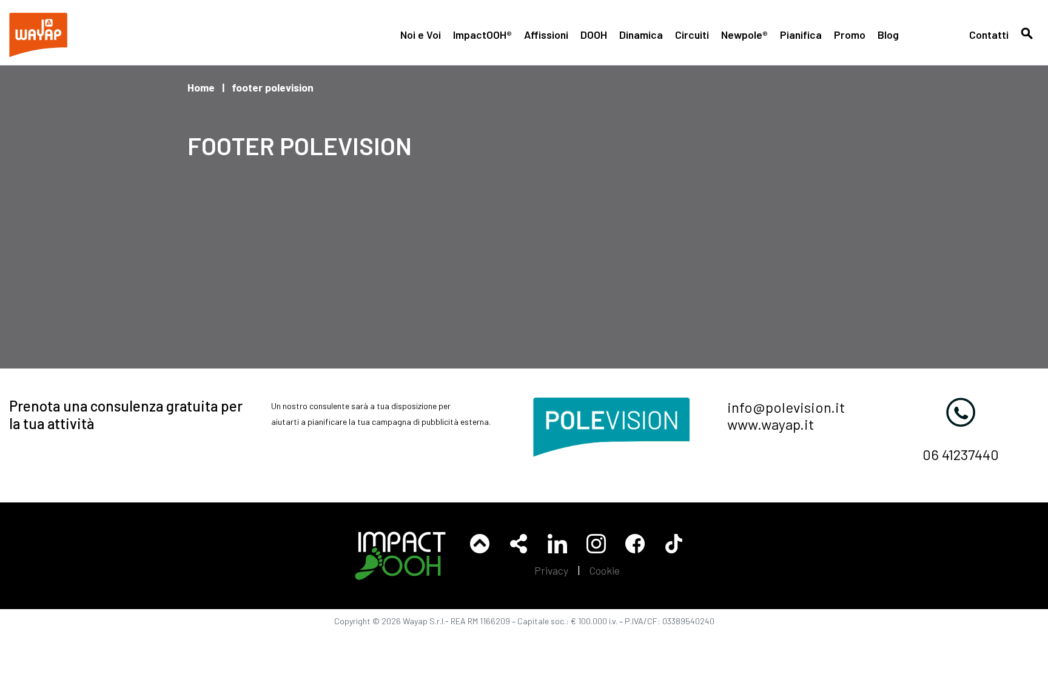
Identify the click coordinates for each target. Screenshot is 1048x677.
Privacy (551, 570)
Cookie (605, 570)
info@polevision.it (786, 407)
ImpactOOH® (482, 34)
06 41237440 (960, 454)
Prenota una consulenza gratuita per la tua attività (126, 414)
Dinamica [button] (641, 34)
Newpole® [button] (744, 34)
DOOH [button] (593, 34)
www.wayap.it (770, 424)
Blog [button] (888, 34)
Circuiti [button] (692, 34)
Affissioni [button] (546, 34)
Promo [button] (849, 34)
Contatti (989, 34)
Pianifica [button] (801, 34)
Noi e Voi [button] (420, 34)
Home (201, 87)
